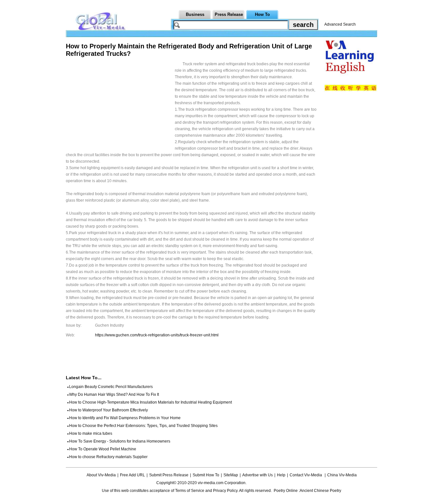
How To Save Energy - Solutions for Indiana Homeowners (119, 441)
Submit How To (206, 475)
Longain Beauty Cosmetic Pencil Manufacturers (111, 386)
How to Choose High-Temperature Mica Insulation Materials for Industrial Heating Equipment (150, 402)
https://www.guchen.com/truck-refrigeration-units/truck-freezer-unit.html (157, 335)
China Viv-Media (342, 475)
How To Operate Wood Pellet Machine (102, 449)
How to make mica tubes (90, 433)
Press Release (229, 14)
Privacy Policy (225, 490)
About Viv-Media (101, 475)
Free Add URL (132, 475)
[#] (266, 483)
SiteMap (230, 475)
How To (262, 14)
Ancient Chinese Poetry (320, 490)
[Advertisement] (120, 106)
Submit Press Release (168, 475)
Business (195, 14)
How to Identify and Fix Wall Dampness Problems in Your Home (125, 418)
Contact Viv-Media (306, 475)
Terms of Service (189, 490)
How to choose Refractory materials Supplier (108, 457)
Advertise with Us (257, 475)
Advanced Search (340, 24)
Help (281, 475)
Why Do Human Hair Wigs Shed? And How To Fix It (114, 394)
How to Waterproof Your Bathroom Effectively (108, 410)
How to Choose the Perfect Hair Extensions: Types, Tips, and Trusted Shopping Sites (143, 425)
